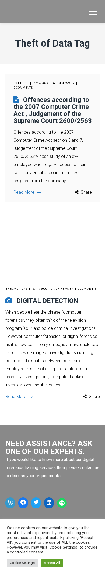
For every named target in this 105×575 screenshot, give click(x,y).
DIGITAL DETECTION (47, 300)
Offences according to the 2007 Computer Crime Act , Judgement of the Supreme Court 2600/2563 (52, 110)
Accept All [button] (52, 563)
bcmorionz (18, 288)
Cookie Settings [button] (22, 563)
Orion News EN (63, 83)
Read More (23, 192)
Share (86, 192)
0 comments (23, 87)
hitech (23, 83)
